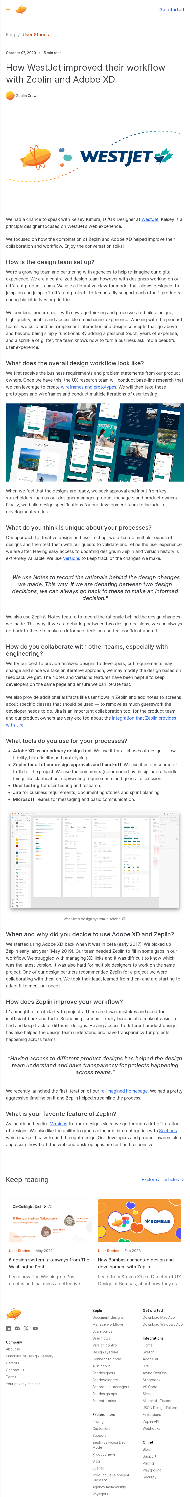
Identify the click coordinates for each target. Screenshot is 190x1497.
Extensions (152, 1414)
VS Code (150, 1387)
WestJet (150, 219)
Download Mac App (159, 1317)
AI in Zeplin (101, 1366)
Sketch (148, 1352)
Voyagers (100, 1494)
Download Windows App (163, 1324)
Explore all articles (163, 1179)
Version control (105, 1345)
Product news (104, 1454)
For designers (104, 1373)
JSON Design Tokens (160, 1407)
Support (99, 1435)
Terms (11, 1377)
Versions (71, 558)
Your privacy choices (23, 1384)
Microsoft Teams (157, 1401)
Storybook (151, 1380)
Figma (147, 1345)
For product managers (111, 1387)
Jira (146, 1366)
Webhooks (151, 1428)
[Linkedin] (8, 1328)
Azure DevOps (155, 1373)
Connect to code (107, 1359)
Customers (101, 1428)
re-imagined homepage (124, 1091)
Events (98, 1468)
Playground (152, 1470)
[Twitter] (26, 1328)
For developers (105, 1380)
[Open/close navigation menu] (8, 10)
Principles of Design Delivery (29, 1356)
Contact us (15, 1370)
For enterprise (104, 1401)
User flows (101, 1338)
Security (150, 1477)
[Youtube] (35, 1328)
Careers (12, 1363)
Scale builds (102, 1331)
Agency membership (109, 1487)
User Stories (36, 34)
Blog (10, 34)
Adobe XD (151, 1359)
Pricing (98, 1421)
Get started (171, 9)
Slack (147, 1394)
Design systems (106, 1352)
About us (13, 1349)
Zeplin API (151, 1421)
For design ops (105, 1394)
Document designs (108, 1317)
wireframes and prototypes (88, 387)
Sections (168, 1130)
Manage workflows (108, 1324)
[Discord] (17, 1328)
